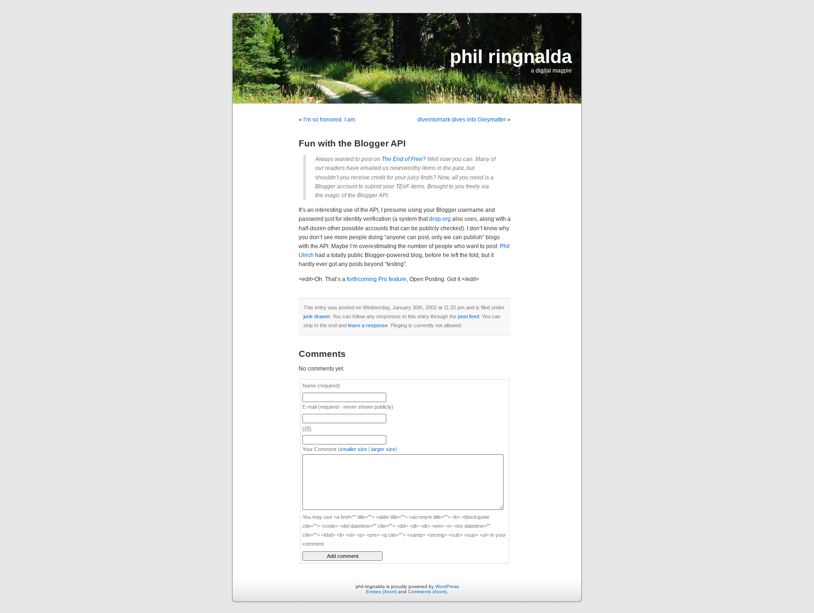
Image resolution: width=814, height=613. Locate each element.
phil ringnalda (511, 56)
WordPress (447, 586)
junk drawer (316, 316)
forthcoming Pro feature (377, 279)
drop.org (440, 219)
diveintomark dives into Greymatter (461, 119)
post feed (468, 316)
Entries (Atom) (381, 591)
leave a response (368, 325)
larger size (383, 449)
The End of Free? (404, 159)
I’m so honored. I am (329, 119)
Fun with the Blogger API (352, 143)
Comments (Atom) (427, 591)
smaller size (353, 449)
